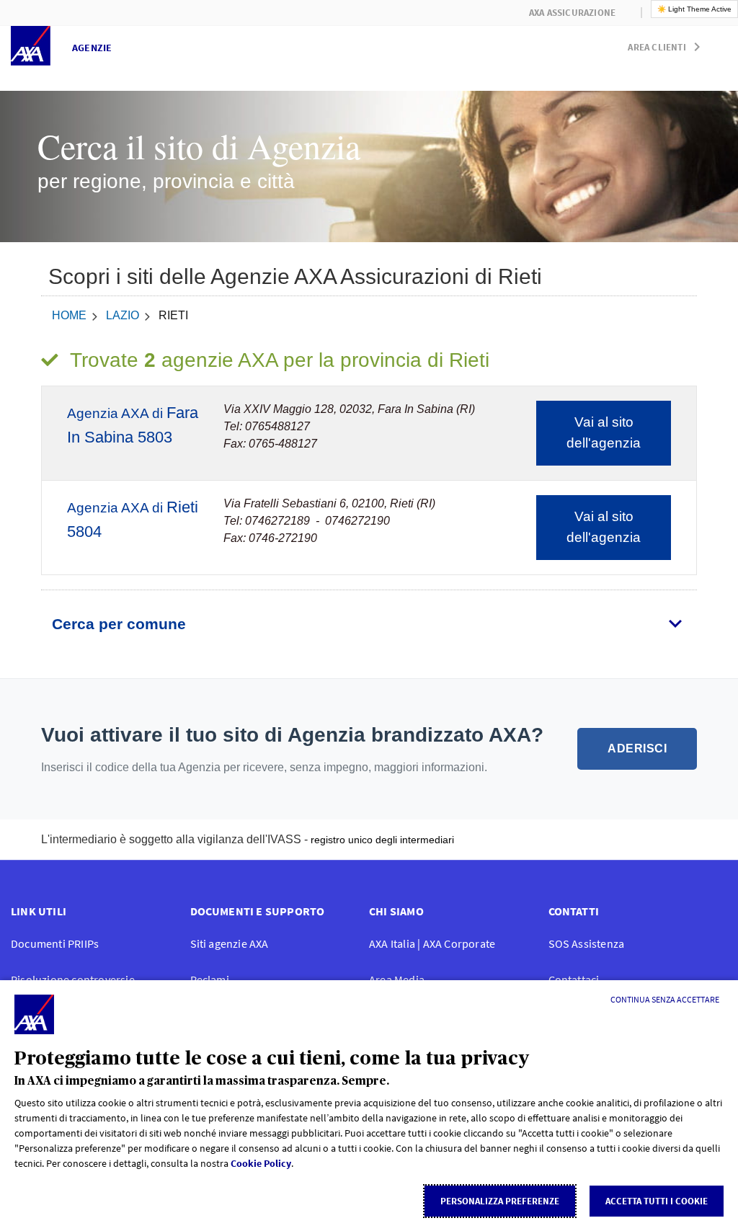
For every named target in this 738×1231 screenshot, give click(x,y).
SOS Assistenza (586, 943)
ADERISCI (637, 748)
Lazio (122, 315)
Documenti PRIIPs (55, 943)
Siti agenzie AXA (229, 943)
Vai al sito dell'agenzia (603, 432)
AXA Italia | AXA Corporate (432, 943)
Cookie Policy (261, 1163)
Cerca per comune (119, 624)
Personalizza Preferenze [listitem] (499, 1201)
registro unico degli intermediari (382, 839)
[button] (667, 44)
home (69, 315)
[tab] (369, 624)
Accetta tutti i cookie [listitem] (656, 1201)
